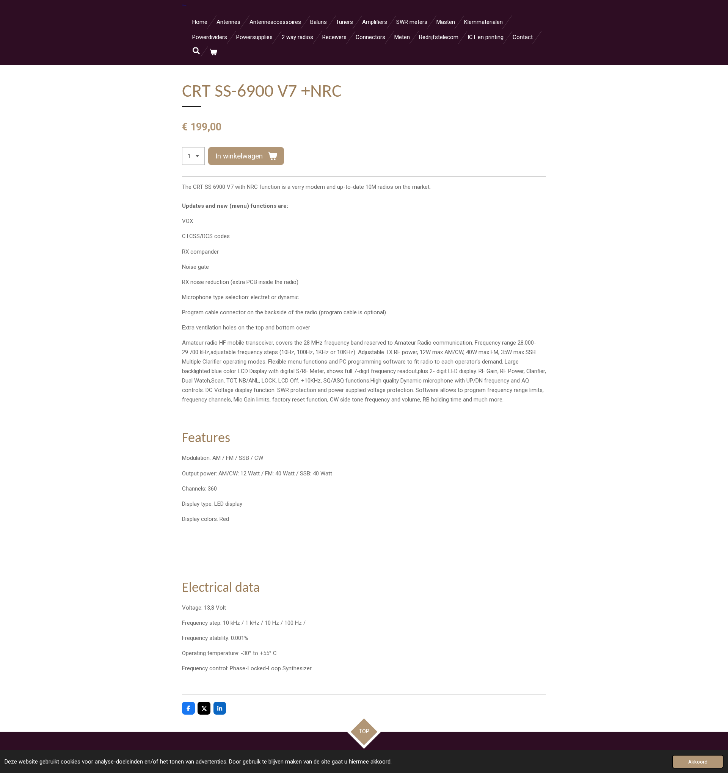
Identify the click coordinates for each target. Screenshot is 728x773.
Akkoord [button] (698, 762)
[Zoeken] (196, 51)
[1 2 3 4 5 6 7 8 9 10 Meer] (193, 156)
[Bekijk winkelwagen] (213, 52)
